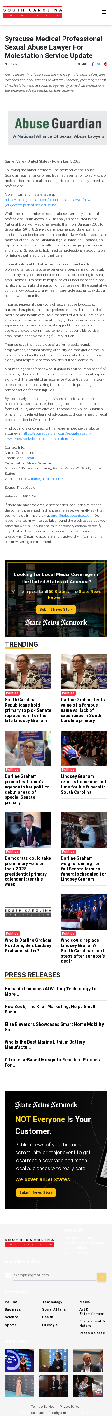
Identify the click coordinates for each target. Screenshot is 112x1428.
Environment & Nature (92, 1323)
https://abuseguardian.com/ (41, 479)
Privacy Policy (69, 1407)
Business (13, 1309)
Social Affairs (54, 1309)
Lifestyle (50, 1325)
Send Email (25, 458)
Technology (52, 1302)
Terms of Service (42, 1407)
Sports (11, 1325)
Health (47, 1317)
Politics (11, 1302)
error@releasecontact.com (72, 515)
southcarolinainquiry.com (48, 1413)
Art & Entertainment (92, 1311)
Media (84, 1302)
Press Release (92, 1333)
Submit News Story (56, 609)
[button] (93, 64)
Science (11, 1317)
